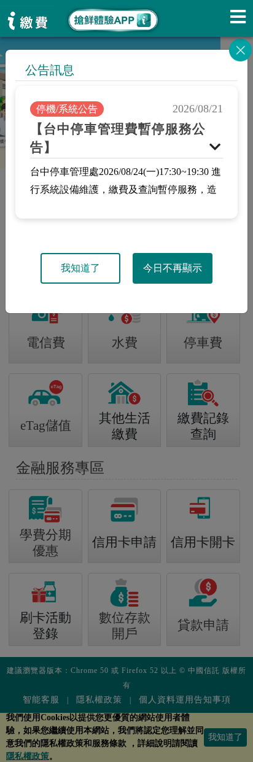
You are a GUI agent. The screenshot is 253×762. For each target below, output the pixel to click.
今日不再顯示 (172, 268)
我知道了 (80, 268)
